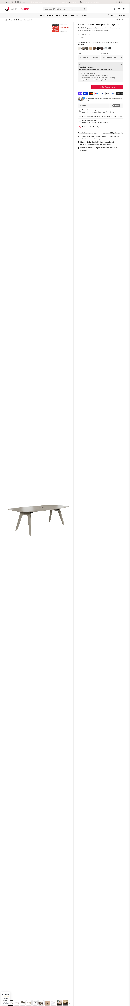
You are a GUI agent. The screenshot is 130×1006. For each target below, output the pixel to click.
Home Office (9, 2)
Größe (79, 53)
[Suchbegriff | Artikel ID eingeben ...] (84, 9)
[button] (49, 15)
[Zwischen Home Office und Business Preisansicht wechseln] (17, 2)
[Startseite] (6, 20)
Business (23, 2)
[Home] (17, 9)
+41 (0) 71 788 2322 (117, 15)
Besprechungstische (25, 20)
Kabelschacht (105, 53)
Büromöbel (13, 20)
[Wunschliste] (119, 9)
